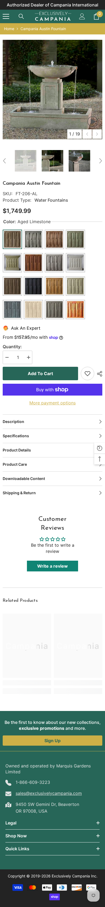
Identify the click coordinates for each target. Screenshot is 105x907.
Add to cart (40, 373)
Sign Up (52, 740)
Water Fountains (51, 200)
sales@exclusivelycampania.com (49, 793)
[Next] (97, 134)
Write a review (52, 566)
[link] (27, 682)
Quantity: (12, 346)
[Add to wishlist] (87, 373)
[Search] (21, 16)
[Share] (98, 373)
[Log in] (82, 16)
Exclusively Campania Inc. (74, 876)
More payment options (52, 403)
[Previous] (87, 134)
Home (9, 28)
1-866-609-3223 (33, 782)
